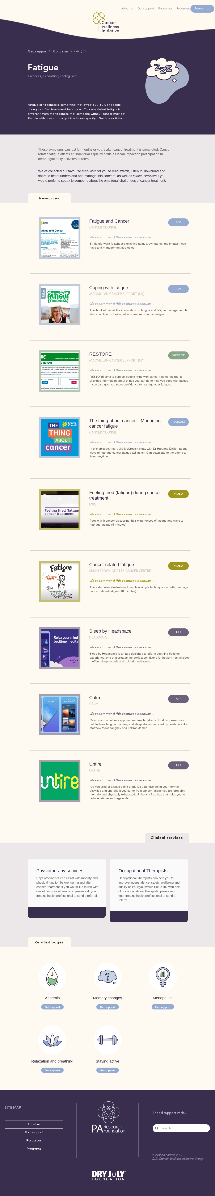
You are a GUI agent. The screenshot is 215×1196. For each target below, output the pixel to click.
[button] (149, 917)
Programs (34, 1148)
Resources (34, 1140)
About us (34, 1124)
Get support (34, 1132)
